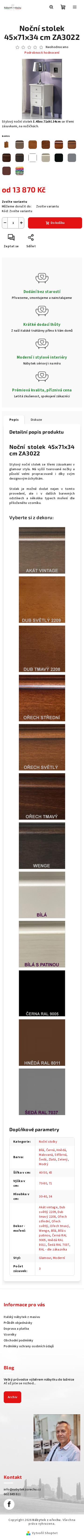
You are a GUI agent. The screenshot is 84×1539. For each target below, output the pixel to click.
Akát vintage (48, 1207)
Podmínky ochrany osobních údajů (29, 1346)
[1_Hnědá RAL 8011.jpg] (42, 1042)
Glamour (45, 1258)
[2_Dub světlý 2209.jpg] (42, 599)
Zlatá (52, 1159)
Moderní (59, 1258)
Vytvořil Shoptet (45, 1533)
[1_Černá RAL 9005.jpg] (42, 993)
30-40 (43, 1196)
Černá (50, 1150)
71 (50, 1183)
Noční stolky (48, 1141)
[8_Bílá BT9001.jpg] (42, 895)
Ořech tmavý (59, 1226)
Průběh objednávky (18, 1323)
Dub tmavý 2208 (51, 1214)
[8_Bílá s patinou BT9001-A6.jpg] (42, 944)
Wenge (44, 1230)
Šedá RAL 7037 (58, 1244)
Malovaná (46, 1154)
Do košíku (58, 223)
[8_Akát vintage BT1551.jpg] (42, 550)
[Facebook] (9, 1504)
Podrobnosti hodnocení (41, 53)
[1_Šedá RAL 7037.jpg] (42, 1091)
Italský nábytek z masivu (22, 1317)
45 (50, 1172)
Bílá (41, 1150)
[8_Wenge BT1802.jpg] (42, 845)
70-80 (43, 1183)
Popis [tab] (14, 419)
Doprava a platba (16, 1328)
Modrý (43, 1164)
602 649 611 (12, 1494)
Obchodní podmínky (18, 1340)
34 (50, 1196)
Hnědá (61, 1150)
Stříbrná (60, 1154)
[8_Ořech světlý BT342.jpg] (42, 747)
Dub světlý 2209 (52, 1209)
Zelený (63, 1159)
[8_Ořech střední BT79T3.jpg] (42, 698)
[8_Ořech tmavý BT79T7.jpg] (42, 796)
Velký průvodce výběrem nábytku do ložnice (39, 1379)
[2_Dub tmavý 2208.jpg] (42, 648)
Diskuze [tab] (36, 419)
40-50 (43, 1172)
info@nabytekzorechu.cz (22, 1489)
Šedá (43, 1159)
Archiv (12, 1397)
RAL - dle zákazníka (53, 1249)
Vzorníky (10, 1334)
